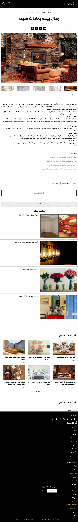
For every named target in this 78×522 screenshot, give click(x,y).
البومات (74, 484)
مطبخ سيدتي (73, 511)
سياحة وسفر (73, 469)
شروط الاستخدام (72, 498)
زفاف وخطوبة (73, 456)
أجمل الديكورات (65, 183)
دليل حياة (74, 441)
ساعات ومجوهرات (71, 462)
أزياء (75, 430)
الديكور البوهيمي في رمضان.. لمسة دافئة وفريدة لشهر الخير (65, 383)
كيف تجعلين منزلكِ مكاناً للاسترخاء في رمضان (39, 383)
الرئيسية (50, 12)
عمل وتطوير (73, 473)
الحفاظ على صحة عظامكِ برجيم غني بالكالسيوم (63, 157)
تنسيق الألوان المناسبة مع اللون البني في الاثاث (39, 358)
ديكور (43, 12)
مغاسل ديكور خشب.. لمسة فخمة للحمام (15, 358)
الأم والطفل (73, 452)
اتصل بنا (74, 494)
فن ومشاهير (73, 448)
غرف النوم (65, 140)
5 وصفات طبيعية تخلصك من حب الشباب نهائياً (63, 165)
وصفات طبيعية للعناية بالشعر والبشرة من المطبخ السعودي (59, 169)
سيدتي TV (74, 515)
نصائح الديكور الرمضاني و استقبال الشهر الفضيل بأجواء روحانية (15, 383)
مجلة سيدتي (73, 508)
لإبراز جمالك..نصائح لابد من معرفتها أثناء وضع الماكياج (61, 161)
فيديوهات (74, 480)
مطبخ (75, 445)
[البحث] (9, 3)
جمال (75, 434)
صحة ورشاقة (73, 438)
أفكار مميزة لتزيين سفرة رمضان (66, 357)
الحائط (69, 126)
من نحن (74, 490)
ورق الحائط (55, 183)
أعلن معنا (74, 501)
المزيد (38, 391)
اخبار (75, 466)
